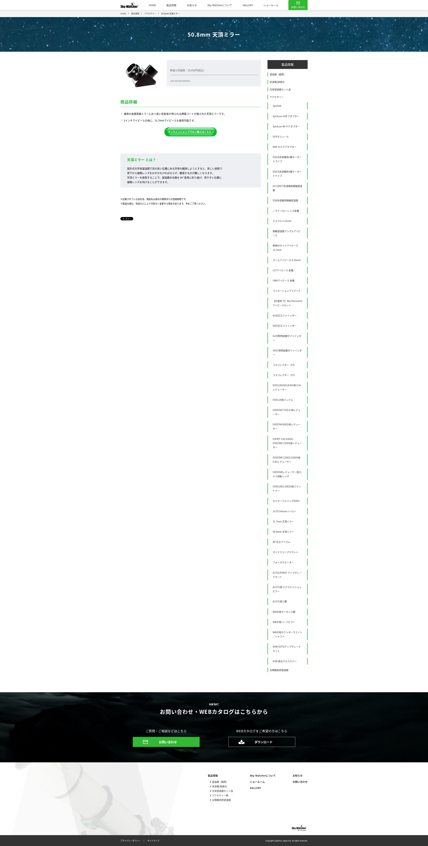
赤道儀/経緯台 (277, 81)
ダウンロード (263, 742)
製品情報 (171, 5)
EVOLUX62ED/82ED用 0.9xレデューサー (287, 387)
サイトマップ (153, 841)
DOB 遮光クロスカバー (285, 661)
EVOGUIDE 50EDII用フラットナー (287, 488)
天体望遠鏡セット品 (280, 89)
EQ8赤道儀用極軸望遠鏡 (285, 200)
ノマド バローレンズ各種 (286, 210)
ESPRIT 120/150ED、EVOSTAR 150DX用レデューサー (287, 443)
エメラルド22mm (282, 221)
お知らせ (192, 5)
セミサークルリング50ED (286, 500)
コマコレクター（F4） (284, 364)
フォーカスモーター (283, 562)
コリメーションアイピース (286, 290)
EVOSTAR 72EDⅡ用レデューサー (286, 412)
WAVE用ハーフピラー (284, 622)
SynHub (277, 105)
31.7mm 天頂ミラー (283, 521)
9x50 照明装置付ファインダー (287, 352)
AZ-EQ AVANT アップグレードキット (287, 574)
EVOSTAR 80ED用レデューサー (286, 426)
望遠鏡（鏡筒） (278, 74)
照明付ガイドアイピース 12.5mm (285, 247)
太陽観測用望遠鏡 (279, 670)
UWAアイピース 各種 (283, 280)
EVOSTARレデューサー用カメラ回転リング (287, 474)
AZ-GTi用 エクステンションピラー (287, 589)
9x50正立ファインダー (285, 325)
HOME (152, 5)
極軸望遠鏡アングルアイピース (286, 233)
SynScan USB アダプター (286, 116)
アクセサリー (277, 97)
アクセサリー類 (220, 795)
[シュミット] (190, 132)
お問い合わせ (298, 7)
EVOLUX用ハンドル (283, 399)
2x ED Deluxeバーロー (284, 511)
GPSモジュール (281, 136)
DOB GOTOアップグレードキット (287, 648)
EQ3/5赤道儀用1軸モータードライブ (287, 159)
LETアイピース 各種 (283, 270)
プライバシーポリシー (130, 841)
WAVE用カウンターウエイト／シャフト (287, 634)
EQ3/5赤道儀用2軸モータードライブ (287, 173)
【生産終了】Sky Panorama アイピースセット (287, 303)
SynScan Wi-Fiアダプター (286, 126)
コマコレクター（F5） (284, 375)
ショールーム (270, 5)
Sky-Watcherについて (219, 5)
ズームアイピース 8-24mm (287, 260)
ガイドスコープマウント (285, 552)
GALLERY (248, 5)
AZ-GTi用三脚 (280, 601)
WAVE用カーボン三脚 (284, 611)
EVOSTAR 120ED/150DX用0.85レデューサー (286, 459)
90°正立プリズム (281, 541)
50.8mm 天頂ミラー (283, 531)
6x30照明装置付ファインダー (287, 338)
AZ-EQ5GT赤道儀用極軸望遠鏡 (287, 188)
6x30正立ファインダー (285, 315)
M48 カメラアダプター (284, 146)
